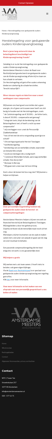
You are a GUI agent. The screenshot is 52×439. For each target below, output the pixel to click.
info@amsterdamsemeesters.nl (13, 391)
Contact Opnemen (26, 3)
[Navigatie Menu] (47, 14)
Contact (5, 357)
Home (4, 31)
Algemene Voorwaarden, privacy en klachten (18, 361)
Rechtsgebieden (8, 352)
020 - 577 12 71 (8, 396)
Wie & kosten (7, 348)
